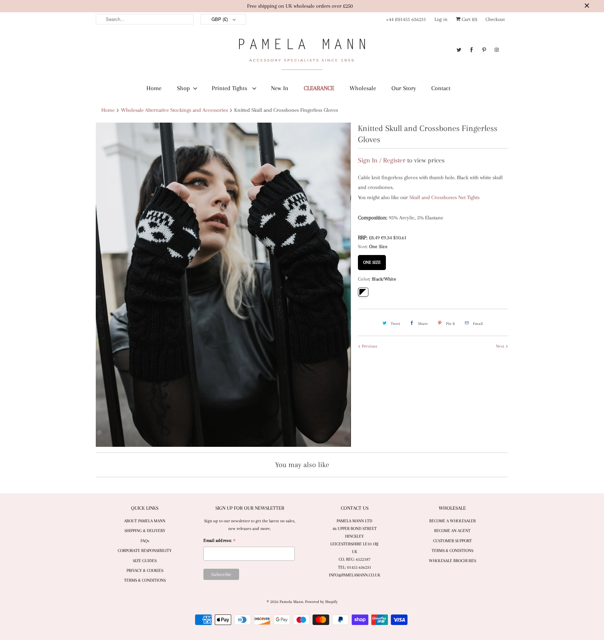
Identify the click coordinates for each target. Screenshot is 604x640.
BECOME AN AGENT (452, 530)
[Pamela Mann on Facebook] (471, 50)
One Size (372, 260)
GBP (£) (220, 19)
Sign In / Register (381, 160)
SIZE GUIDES (145, 560)
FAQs (145, 540)
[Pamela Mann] (302, 55)
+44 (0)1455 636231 (406, 19)
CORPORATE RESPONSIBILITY (145, 550)
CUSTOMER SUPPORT (452, 540)
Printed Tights (230, 88)
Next (500, 346)
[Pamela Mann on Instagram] (496, 50)
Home (153, 88)
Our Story (403, 88)
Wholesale (363, 88)
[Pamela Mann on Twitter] (458, 50)
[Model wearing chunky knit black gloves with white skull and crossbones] (223, 285)
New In (279, 88)
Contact (441, 88)
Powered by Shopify (321, 601)
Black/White (363, 292)
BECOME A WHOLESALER (452, 520)
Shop (183, 88)
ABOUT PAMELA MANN (144, 520)
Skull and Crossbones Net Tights (444, 197)
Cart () (468, 19)
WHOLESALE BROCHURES (452, 560)
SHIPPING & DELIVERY (144, 530)
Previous (369, 346)
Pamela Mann (291, 601)
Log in (440, 19)
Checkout (495, 19)
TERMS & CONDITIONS (145, 580)
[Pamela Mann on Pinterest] (484, 50)
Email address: (219, 541)
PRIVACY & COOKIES (145, 570)
